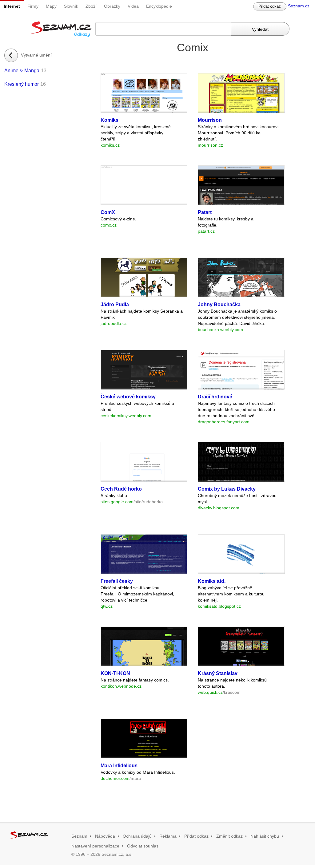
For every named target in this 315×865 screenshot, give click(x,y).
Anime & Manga (21, 70)
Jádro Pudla (115, 304)
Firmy (32, 6)
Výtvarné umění (36, 55)
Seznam (79, 836)
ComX (108, 212)
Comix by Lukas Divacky (227, 489)
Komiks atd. (211, 581)
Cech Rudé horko (121, 489)
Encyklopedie (159, 6)
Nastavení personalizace (95, 845)
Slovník (71, 6)
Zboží (91, 6)
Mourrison (210, 120)
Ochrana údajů (137, 836)
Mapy (51, 6)
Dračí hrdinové (215, 396)
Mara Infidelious (119, 765)
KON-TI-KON (115, 673)
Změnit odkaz (229, 836)
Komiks (109, 120)
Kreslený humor (21, 84)
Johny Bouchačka (219, 304)
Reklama (168, 836)
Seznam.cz (298, 5)
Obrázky (112, 6)
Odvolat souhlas (142, 845)
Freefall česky (117, 581)
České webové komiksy (128, 396)
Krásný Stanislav (217, 673)
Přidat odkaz (269, 6)
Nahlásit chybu (264, 836)
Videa (133, 6)
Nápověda (105, 836)
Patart (205, 212)
